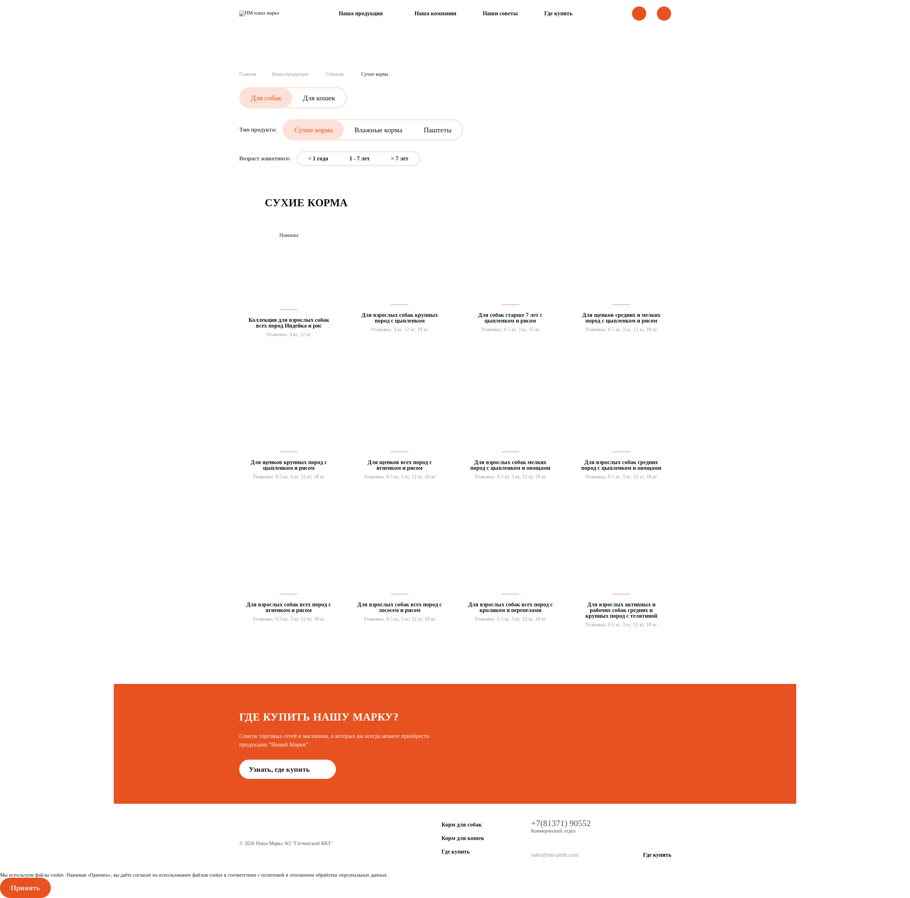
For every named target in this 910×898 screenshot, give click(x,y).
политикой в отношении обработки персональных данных (324, 875)
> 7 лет (399, 158)
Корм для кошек (462, 838)
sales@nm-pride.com (554, 855)
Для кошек (319, 98)
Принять (25, 888)
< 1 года (318, 158)
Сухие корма (313, 130)
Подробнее (288, 347)
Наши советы (500, 13)
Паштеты (437, 130)
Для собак (266, 98)
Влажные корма (378, 130)
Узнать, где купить (280, 769)
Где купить (558, 13)
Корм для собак (461, 825)
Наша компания (435, 13)
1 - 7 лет (359, 158)
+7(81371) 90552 (561, 823)
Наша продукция (361, 13)
